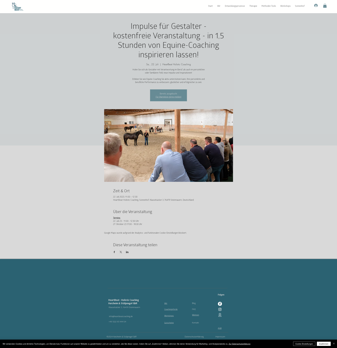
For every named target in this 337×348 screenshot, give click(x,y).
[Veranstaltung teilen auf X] (121, 252)
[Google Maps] (220, 315)
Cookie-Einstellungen (304, 343)
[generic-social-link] (220, 309)
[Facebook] (220, 304)
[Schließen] (333, 344)
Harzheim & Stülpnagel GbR (122, 303)
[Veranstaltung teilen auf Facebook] (114, 252)
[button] (220, 6)
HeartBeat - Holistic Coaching (123, 300)
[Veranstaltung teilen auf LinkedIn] (127, 252)
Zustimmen (323, 343)
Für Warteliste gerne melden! (168, 97)
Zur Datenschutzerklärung (239, 343)
